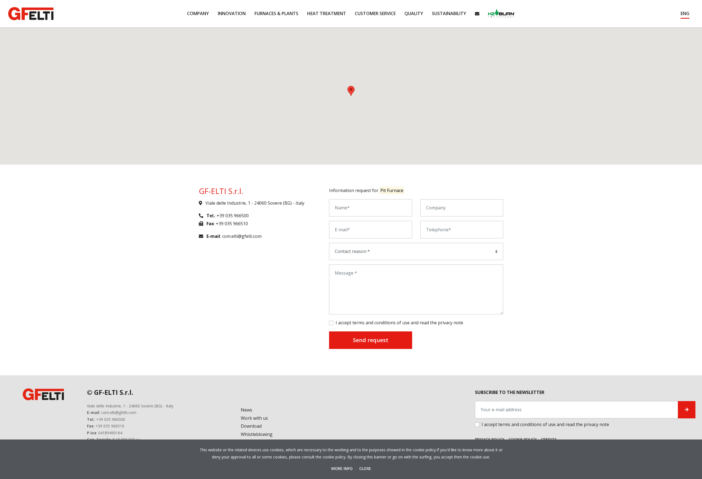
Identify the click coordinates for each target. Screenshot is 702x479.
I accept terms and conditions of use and (399, 323)
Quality (413, 13)
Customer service (375, 13)
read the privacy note (441, 323)
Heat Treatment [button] (326, 13)
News (246, 410)
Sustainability (449, 13)
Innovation (232, 13)
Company (198, 13)
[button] (685, 14)
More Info (342, 468)
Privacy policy (489, 439)
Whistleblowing (257, 434)
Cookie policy (522, 439)
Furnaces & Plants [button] (276, 13)
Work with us (254, 418)
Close (365, 468)
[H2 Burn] (501, 14)
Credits (549, 439)
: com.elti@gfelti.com (234, 236)
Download (251, 426)
